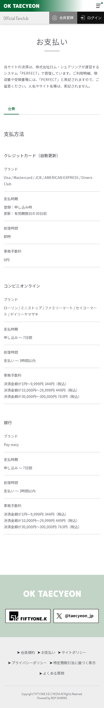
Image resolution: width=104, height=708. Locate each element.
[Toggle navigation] (98, 6)
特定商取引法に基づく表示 (74, 662)
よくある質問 (53, 673)
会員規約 (28, 652)
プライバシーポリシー (29, 662)
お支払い (48, 652)
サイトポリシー (74, 652)
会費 (11, 108)
